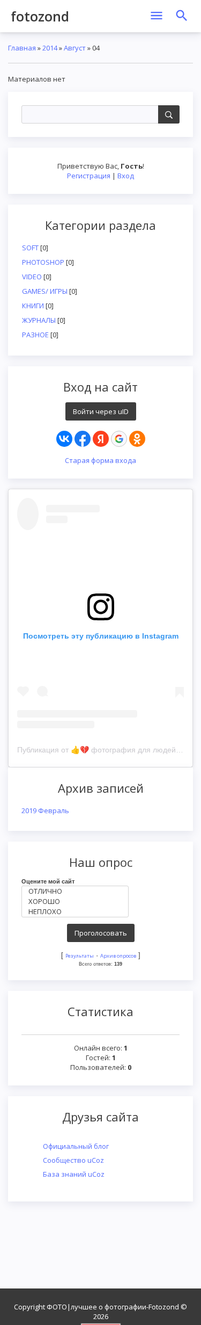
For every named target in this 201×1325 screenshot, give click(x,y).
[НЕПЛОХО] (77, 912)
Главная (22, 48)
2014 (49, 48)
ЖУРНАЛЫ (39, 320)
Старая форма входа (100, 460)
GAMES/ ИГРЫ (45, 291)
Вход (125, 175)
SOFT (30, 247)
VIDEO (32, 276)
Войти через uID (101, 411)
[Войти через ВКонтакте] (64, 439)
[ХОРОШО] (77, 901)
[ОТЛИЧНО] (77, 891)
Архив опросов (118, 955)
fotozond (40, 16)
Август (75, 48)
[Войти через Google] (119, 439)
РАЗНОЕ (35, 334)
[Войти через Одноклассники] (137, 439)
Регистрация (88, 175)
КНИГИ (33, 305)
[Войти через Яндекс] (101, 439)
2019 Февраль (45, 810)
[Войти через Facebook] (83, 439)
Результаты (79, 955)
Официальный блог (76, 1146)
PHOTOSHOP (43, 262)
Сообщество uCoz (73, 1160)
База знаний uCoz (74, 1174)
